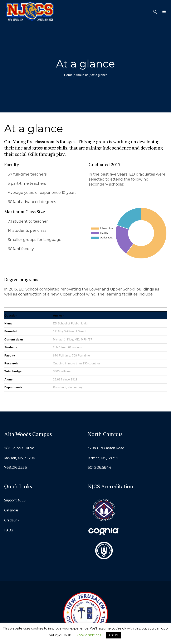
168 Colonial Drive (19, 447)
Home (68, 75)
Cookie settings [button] (89, 634)
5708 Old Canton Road (106, 447)
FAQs (8, 530)
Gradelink (11, 520)
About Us (81, 75)
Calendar (11, 510)
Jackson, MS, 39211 (103, 457)
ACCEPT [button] (114, 635)
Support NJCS (14, 500)
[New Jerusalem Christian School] (85, 614)
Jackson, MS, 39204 (19, 457)
